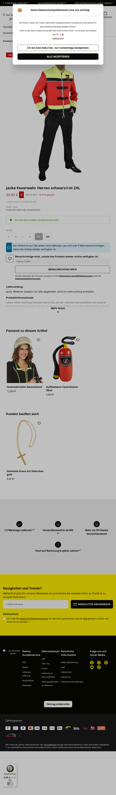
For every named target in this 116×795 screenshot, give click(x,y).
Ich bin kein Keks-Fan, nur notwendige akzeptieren (58, 47)
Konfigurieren (58, 38)
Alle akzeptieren (58, 56)
